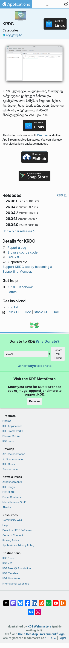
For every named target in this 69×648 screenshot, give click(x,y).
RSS (60, 195)
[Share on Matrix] (6, 601)
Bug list (12, 307)
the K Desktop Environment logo (41, 634)
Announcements (12, 481)
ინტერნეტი (14, 35)
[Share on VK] (31, 610)
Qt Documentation (13, 459)
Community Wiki (12, 519)
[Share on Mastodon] (13, 601)
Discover (42, 135)
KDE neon (8, 441)
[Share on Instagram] (38, 610)
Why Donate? (47, 341)
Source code (10, 469)
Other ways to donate (34, 366)
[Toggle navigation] (47, 4)
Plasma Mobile (11, 436)
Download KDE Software (17, 530)
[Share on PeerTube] (63, 601)
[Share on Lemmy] (48, 601)
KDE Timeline (10, 573)
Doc (28, 312)
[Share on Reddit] (41, 601)
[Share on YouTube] (56, 601)
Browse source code (22, 252)
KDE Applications (12, 426)
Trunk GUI (14, 312)
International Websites (15, 583)
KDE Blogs (8, 487)
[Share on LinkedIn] (34, 601)
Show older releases (17, 231)
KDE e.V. (7, 563)
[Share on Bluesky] (20, 601)
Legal (62, 638)
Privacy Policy (10, 540)
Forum (12, 292)
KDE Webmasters (39, 626)
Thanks (6, 507)
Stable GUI (41, 312)
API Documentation (13, 453)
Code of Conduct (12, 535)
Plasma (6, 420)
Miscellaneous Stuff (14, 502)
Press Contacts (11, 497)
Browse (34, 401)
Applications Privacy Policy (18, 545)
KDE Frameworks (12, 430)
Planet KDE (8, 491)
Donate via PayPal (58, 353)
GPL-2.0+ (14, 257)
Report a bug (16, 247)
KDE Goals (8, 464)
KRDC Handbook (20, 287)
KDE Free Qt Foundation (16, 568)
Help (5, 525)
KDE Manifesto (11, 578)
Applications (16, 5)
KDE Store (8, 558)
